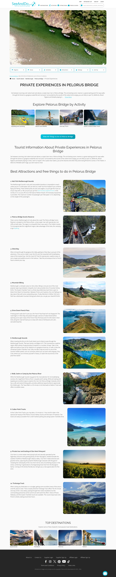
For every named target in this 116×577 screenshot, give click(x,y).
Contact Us (38, 557)
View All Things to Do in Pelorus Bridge (58, 137)
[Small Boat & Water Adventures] (71, 111)
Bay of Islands (62, 546)
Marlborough (29, 79)
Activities (54, 5)
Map (80, 1)
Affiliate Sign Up (85, 557)
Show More (68, 97)
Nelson (36, 546)
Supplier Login (48, 557)
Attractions (63, 5)
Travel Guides (74, 5)
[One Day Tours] (23, 111)
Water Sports (88, 126)
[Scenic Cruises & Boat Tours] (47, 111)
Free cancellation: (14, 76)
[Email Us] (105, 573)
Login (102, 1)
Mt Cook (85, 546)
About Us (29, 557)
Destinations (44, 5)
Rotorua (12, 546)
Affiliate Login (73, 557)
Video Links (71, 565)
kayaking (16, 228)
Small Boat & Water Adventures (69, 126)
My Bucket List (88, 1)
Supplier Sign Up (61, 557)
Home (13, 79)
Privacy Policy (61, 565)
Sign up (96, 1)
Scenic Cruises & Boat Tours (43, 126)
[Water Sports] (95, 111)
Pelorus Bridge (39, 79)
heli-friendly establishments (46, 191)
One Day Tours (15, 126)
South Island (20, 79)
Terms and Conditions (47, 565)
